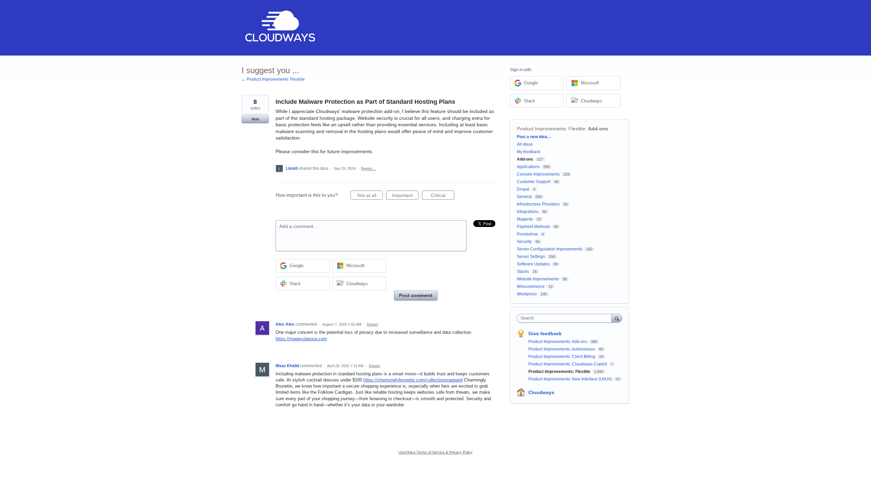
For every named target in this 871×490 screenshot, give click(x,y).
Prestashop (527, 234)
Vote (255, 119)
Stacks (523, 271)
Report (372, 324)
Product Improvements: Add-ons (558, 341)
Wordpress (527, 294)
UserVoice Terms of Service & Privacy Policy (435, 452)
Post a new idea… (534, 136)
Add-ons (598, 128)
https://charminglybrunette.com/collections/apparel (413, 379)
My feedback (528, 151)
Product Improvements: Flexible (551, 128)
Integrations (528, 211)
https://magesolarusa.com (301, 338)
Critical (442, 196)
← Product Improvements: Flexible (273, 79)
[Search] (616, 318)
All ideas (525, 144)
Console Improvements (538, 174)
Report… (368, 168)
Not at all (370, 196)
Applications (528, 166)
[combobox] (566, 318)
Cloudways (541, 392)
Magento (525, 219)
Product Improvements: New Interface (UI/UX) (570, 379)
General (524, 196)
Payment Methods (533, 226)
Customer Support (533, 181)
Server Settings (531, 256)
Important (405, 196)
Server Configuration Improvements (549, 249)
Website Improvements (538, 279)
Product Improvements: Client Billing (562, 356)
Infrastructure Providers (538, 204)
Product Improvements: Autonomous (562, 349)
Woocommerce (531, 286)
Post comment (415, 295)
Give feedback (545, 333)
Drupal (523, 189)
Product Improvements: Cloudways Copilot (568, 364)
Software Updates (533, 264)
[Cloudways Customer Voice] (279, 28)
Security (524, 241)
